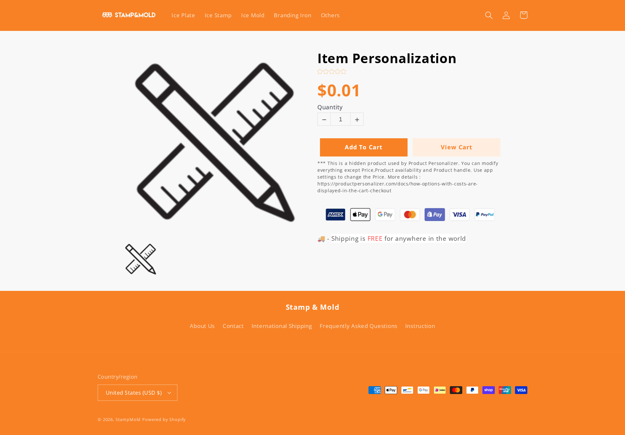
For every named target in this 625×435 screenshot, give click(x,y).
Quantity (330, 107)
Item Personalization (386, 58)
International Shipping (282, 326)
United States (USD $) (134, 392)
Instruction (420, 326)
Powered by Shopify (164, 419)
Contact (233, 326)
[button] (489, 15)
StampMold (128, 419)
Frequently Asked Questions (358, 326)
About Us (202, 326)
